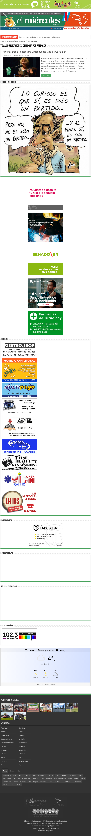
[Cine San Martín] (19, 462)
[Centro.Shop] (19, 349)
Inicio (2, 41)
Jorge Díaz (49, 778)
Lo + (19, 771)
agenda (80, 775)
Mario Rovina (7, 778)
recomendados (26, 778)
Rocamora (50, 775)
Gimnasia (20, 775)
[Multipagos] (19, 390)
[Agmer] (19, 426)
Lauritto (15, 782)
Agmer (34, 775)
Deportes (4, 750)
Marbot (76, 778)
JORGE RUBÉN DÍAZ (61, 775)
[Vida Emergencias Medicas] (19, 479)
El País (3, 757)
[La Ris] (19, 501)
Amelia (3, 732)
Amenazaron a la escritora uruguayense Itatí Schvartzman (34, 51)
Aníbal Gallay (16, 778)
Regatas (35, 782)
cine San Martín (16, 785)
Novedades (18, 55)
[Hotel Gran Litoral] (19, 370)
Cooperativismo (6, 739)
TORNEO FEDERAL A (54, 782)
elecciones (43, 782)
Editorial (4, 754)
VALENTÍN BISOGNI (67, 782)
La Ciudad (22, 739)
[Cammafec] (19, 446)
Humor (21, 732)
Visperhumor (23, 765)
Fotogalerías (5, 765)
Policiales (26, 55)
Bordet (70, 778)
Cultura (3, 746)
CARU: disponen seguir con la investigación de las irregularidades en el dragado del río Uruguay (50, 37)
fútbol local (6, 785)
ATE (43, 778)
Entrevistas (4, 761)
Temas (5, 771)
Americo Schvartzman (9, 775)
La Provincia (23, 743)
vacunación (72, 775)
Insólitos (22, 735)
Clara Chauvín (7, 782)
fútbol (29, 782)
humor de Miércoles (60, 778)
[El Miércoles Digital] (45, 20)
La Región (22, 746)
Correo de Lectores (7, 743)
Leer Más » (46, 75)
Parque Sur (36, 778)
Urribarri (82, 778)
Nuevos (12, 771)
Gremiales (22, 728)
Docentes (23, 782)
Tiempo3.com (49, 684)
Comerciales (5, 735)
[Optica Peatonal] (19, 406)
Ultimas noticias (24, 761)
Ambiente (4, 728)
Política (21, 757)
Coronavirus (42, 775)
